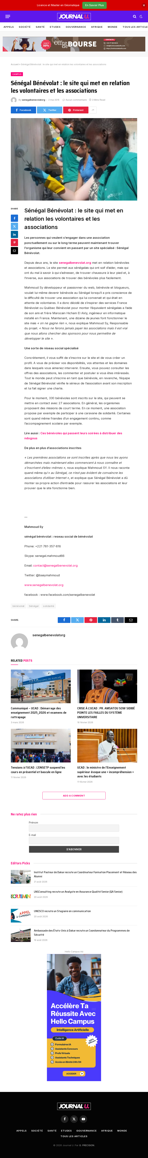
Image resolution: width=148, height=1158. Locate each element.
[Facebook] (14, 218)
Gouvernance (76, 26)
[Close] (144, 5)
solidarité (48, 606)
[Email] (14, 250)
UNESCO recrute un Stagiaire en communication (62, 911)
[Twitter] (14, 226)
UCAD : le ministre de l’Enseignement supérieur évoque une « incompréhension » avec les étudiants (105, 771)
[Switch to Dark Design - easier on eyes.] (141, 16)
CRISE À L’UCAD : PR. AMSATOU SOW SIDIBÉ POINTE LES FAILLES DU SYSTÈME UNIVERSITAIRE (106, 712)
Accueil (15, 64)
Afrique (97, 26)
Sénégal (34, 606)
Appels (9, 26)
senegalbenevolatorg (33, 99)
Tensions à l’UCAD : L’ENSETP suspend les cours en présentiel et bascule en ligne (38, 769)
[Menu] (7, 16)
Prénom (33, 822)
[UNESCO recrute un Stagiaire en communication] (21, 916)
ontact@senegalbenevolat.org (56, 565)
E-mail (32, 834)
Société (25, 26)
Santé (40, 26)
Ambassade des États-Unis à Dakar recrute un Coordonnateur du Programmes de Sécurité (82, 933)
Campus (16, 74)
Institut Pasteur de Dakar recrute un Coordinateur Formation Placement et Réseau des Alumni (85, 874)
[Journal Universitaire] (74, 16)
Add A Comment (74, 795)
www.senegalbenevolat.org (43, 585)
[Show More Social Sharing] (93, 110)
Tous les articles (74, 1136)
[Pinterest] (14, 242)
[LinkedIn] (14, 234)
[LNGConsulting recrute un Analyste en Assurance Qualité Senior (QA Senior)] (21, 896)
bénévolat (19, 606)
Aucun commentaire (76, 99)
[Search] (134, 16)
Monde (112, 26)
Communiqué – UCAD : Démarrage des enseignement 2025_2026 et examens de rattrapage (38, 712)
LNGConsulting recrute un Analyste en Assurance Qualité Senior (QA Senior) (78, 892)
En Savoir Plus (94, 5)
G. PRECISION (86, 1145)
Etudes (55, 26)
